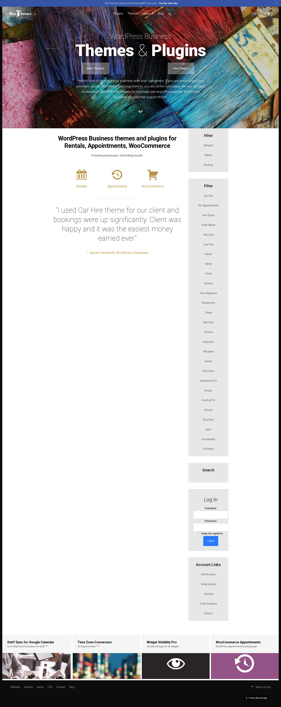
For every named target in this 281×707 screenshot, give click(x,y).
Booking (208, 164)
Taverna (208, 332)
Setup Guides (208, 584)
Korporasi (208, 341)
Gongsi (208, 390)
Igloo (208, 429)
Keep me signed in (212, 533)
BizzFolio (208, 419)
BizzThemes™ (23, 13)
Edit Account (208, 574)
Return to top (263, 687)
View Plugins (181, 68)
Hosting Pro (208, 400)
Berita (208, 263)
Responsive (208, 302)
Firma (208, 273)
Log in (255, 13)
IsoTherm (208, 448)
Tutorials (208, 593)
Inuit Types (208, 215)
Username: (211, 508)
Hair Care (208, 234)
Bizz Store (208, 371)
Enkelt (208, 254)
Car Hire (208, 195)
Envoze (208, 409)
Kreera (208, 361)
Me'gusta (208, 351)
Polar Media (208, 224)
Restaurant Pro (208, 380)
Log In (210, 540)
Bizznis (208, 283)
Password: (211, 521)
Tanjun (208, 312)
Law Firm (208, 244)
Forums (208, 613)
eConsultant (208, 439)
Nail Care (208, 322)
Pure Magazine (208, 293)
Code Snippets (208, 603)
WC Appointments (208, 205)
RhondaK (269, 123)
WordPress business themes (122, 86)
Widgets (208, 145)
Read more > (36, 657)
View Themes (95, 68)
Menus (208, 155)
